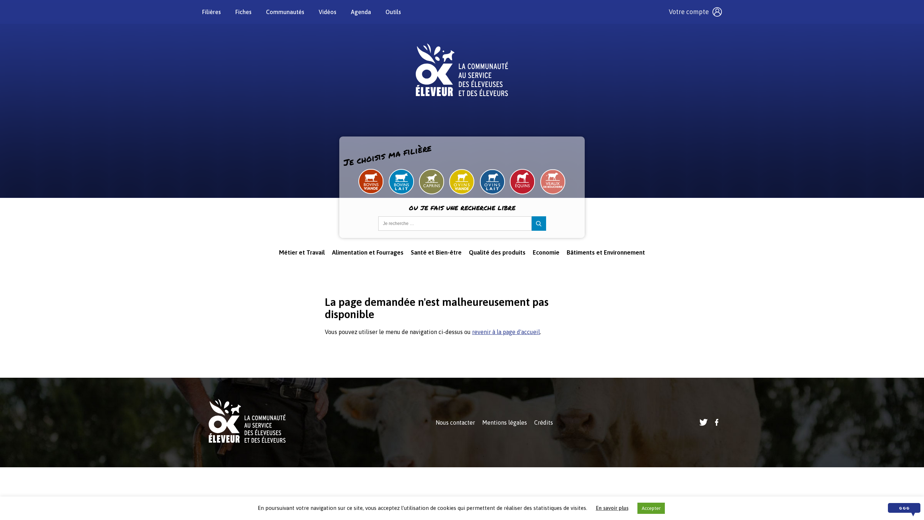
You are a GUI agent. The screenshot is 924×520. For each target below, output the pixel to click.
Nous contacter (455, 422)
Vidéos (327, 12)
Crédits (543, 422)
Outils (393, 12)
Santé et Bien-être (436, 252)
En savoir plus (612, 508)
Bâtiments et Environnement (606, 252)
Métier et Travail (302, 252)
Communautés (285, 12)
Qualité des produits (497, 252)
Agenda (361, 12)
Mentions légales (504, 422)
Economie (546, 252)
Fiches (243, 12)
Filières (211, 12)
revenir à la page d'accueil (506, 332)
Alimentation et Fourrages (368, 252)
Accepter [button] (651, 508)
